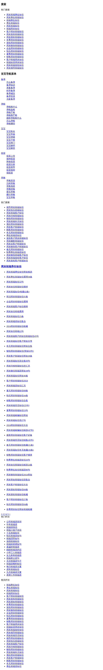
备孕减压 (10, 93)
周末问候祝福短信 (15, 216)
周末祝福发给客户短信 (17, 258)
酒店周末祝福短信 (15, 224)
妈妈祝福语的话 (13, 550)
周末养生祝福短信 (15, 17)
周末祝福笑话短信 (15, 635)
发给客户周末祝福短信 (17, 238)
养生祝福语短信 (13, 235)
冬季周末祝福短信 (15, 40)
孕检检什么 (11, 107)
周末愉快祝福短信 (15, 45)
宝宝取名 (10, 131)
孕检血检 (10, 109)
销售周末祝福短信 (15, 57)
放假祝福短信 (12, 541)
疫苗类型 (10, 167)
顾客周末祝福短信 (15, 230)
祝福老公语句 (12, 558)
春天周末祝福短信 (15, 249)
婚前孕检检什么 (13, 118)
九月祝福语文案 (13, 572)
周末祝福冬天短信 (15, 221)
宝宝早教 (10, 197)
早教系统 (10, 186)
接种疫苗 (10, 159)
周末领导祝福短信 (15, 68)
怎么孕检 (10, 121)
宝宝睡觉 (10, 148)
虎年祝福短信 (12, 569)
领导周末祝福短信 (15, 207)
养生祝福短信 (12, 23)
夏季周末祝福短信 (15, 54)
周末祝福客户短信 (15, 213)
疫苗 (3, 153)
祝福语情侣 (11, 527)
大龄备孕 (10, 99)
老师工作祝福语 (13, 575)
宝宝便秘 (10, 137)
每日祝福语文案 (13, 566)
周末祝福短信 (12, 26)
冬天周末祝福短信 (15, 232)
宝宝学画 (10, 134)
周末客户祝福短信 (15, 227)
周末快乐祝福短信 (15, 210)
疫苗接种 (10, 170)
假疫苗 (9, 173)
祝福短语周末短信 (15, 62)
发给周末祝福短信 (15, 43)
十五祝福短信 (12, 533)
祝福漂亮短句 (12, 538)
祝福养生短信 (12, 20)
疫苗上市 (10, 156)
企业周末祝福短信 (15, 48)
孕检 (3, 104)
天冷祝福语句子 (13, 561)
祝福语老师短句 (13, 544)
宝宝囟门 (10, 142)
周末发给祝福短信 (15, 34)
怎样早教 (10, 183)
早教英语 (10, 180)
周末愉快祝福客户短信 (17, 255)
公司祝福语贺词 (13, 522)
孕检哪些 (10, 123)
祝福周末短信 (12, 29)
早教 (3, 178)
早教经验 (10, 189)
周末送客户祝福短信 (16, 244)
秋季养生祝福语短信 (16, 252)
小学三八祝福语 (13, 552)
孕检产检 (10, 112)
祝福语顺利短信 (13, 564)
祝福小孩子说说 (13, 530)
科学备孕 (10, 90)
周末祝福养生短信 (15, 15)
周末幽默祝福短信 (15, 241)
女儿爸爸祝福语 (13, 555)
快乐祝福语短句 (13, 536)
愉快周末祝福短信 (15, 218)
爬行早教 (10, 194)
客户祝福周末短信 (15, 59)
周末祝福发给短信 (15, 65)
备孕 (3, 79)
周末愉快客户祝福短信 (17, 246)
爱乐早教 (10, 192)
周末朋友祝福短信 (15, 37)
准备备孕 (10, 88)
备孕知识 (10, 85)
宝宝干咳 (10, 140)
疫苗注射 (10, 164)
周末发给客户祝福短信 (17, 261)
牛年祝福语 (11, 524)
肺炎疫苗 (10, 161)
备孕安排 (10, 96)
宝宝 (3, 128)
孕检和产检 (11, 115)
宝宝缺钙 (10, 145)
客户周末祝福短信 (15, 31)
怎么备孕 (10, 82)
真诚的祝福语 (12, 547)
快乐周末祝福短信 (15, 51)
